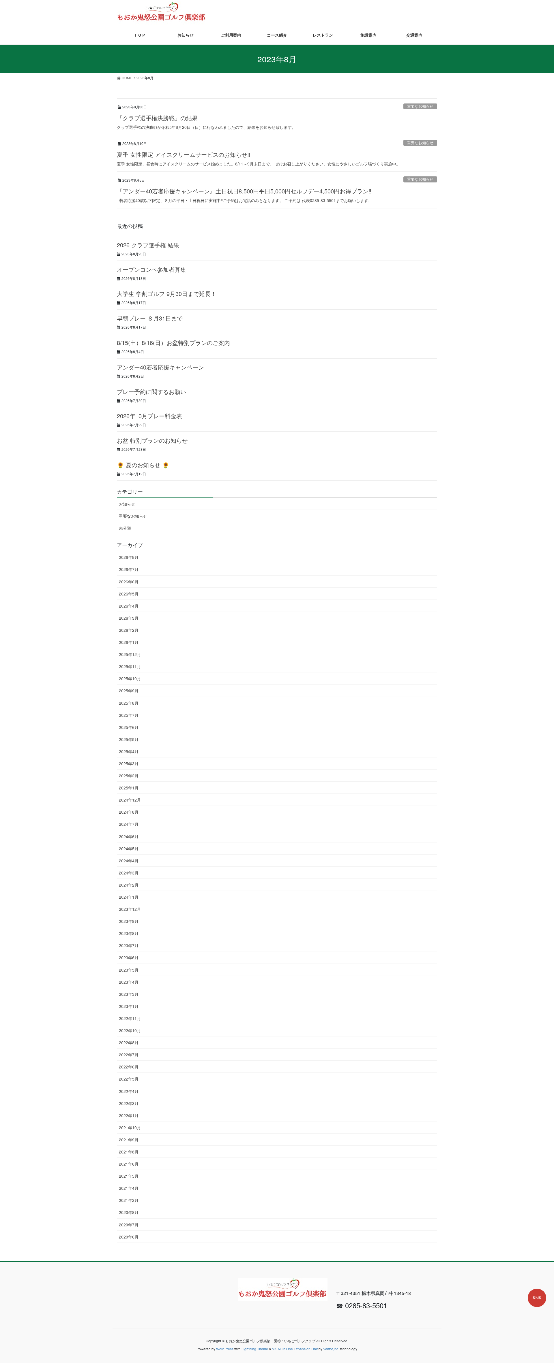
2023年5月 (128, 970)
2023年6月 (128, 957)
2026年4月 (128, 606)
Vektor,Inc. (331, 1348)
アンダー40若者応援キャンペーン (160, 367)
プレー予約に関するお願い (151, 391)
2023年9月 (128, 921)
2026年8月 (128, 557)
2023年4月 (128, 982)
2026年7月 (128, 569)
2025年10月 (130, 678)
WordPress (224, 1348)
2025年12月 (130, 654)
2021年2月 (128, 1200)
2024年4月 (128, 861)
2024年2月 (128, 885)
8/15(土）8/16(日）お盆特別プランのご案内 (173, 342)
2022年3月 (128, 1103)
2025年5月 (128, 739)
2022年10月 (130, 1030)
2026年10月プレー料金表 (149, 416)
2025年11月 (130, 666)
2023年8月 (128, 933)
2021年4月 (128, 1188)
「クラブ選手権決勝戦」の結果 (157, 118)
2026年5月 (128, 594)
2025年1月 (128, 788)
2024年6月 (128, 836)
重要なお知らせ (420, 106)
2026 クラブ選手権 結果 (148, 245)
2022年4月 (128, 1091)
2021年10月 (130, 1127)
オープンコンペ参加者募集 (151, 269)
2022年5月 (128, 1079)
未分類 (125, 528)
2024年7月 (128, 824)
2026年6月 (128, 582)
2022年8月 (128, 1042)
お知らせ (127, 504)
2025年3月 (128, 763)
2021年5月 (128, 1176)
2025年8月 (128, 703)
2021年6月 (128, 1164)
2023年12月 (130, 909)
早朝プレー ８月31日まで (150, 318)
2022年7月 (128, 1054)
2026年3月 (128, 618)
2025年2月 (128, 775)
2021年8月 (128, 1152)
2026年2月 (128, 630)
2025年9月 (128, 690)
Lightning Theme (255, 1348)
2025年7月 (128, 715)
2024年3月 (128, 873)
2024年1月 (128, 897)
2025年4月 (128, 751)
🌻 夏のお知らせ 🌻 (143, 465)
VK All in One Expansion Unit (295, 1348)
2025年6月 (128, 727)
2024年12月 (130, 800)
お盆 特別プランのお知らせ (152, 440)
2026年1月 (128, 642)
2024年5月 (128, 848)
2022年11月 (130, 1018)
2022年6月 (128, 1067)
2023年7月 (128, 945)
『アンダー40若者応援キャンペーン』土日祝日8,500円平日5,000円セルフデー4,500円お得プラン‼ (244, 191)
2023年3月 (128, 994)
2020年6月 (128, 1237)
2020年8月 (128, 1212)
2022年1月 (128, 1115)
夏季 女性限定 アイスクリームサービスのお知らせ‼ (183, 154)
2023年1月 (128, 1006)
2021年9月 (128, 1140)
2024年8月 (128, 812)
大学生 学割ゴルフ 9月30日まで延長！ (166, 293)
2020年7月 (128, 1225)
